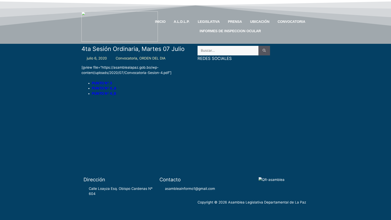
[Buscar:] (228, 51)
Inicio (160, 22)
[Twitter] (281, 4)
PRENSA (235, 22)
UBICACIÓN (259, 22)
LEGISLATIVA (209, 22)
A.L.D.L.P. (182, 22)
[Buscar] (264, 51)
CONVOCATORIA (291, 22)
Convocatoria (126, 58)
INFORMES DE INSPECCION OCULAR (230, 31)
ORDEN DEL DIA (152, 58)
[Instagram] (297, 4)
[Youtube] (289, 4)
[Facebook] (274, 4)
